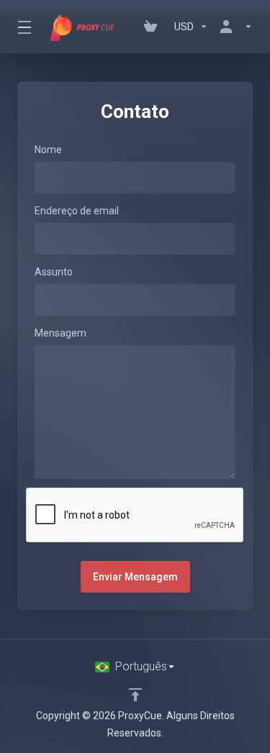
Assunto (54, 272)
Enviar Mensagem (135, 577)
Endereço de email (77, 210)
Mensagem (60, 333)
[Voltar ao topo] (135, 695)
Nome (48, 149)
